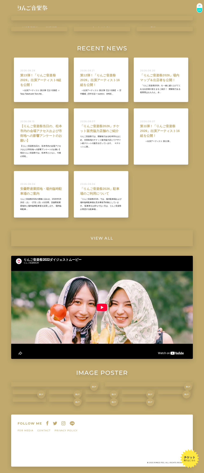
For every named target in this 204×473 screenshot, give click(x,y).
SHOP (150, 8)
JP (199, 5)
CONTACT (181, 8)
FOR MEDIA (25, 430)
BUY (94, 387)
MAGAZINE (111, 8)
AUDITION (133, 8)
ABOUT (163, 8)
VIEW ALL (102, 238)
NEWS (93, 8)
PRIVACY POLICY (66, 430)
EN (199, 10)
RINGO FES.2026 (69, 8)
